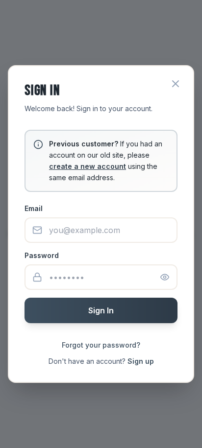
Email (34, 208)
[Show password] (165, 277)
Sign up (140, 361)
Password (42, 255)
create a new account (87, 166)
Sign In (101, 310)
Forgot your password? (101, 345)
